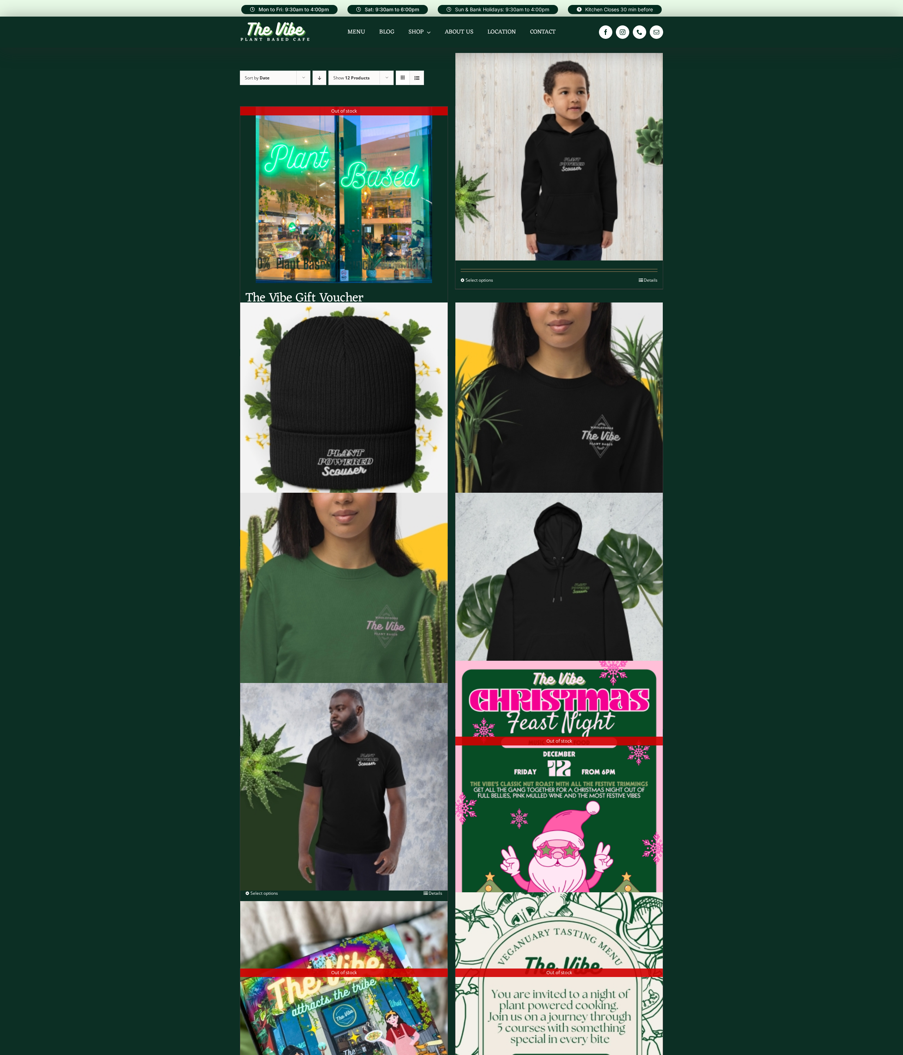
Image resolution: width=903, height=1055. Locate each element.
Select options (479, 280)
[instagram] (622, 32)
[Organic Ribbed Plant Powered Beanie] (344, 406)
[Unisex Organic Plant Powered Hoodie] (559, 597)
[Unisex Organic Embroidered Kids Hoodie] (559, 156)
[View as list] (417, 78)
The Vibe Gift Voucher (304, 298)
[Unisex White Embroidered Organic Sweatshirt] (559, 406)
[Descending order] (319, 78)
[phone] (639, 32)
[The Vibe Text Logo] (275, 23)
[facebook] (605, 32)
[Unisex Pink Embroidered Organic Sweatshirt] (344, 597)
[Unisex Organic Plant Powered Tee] (344, 787)
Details (650, 280)
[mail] (656, 32)
